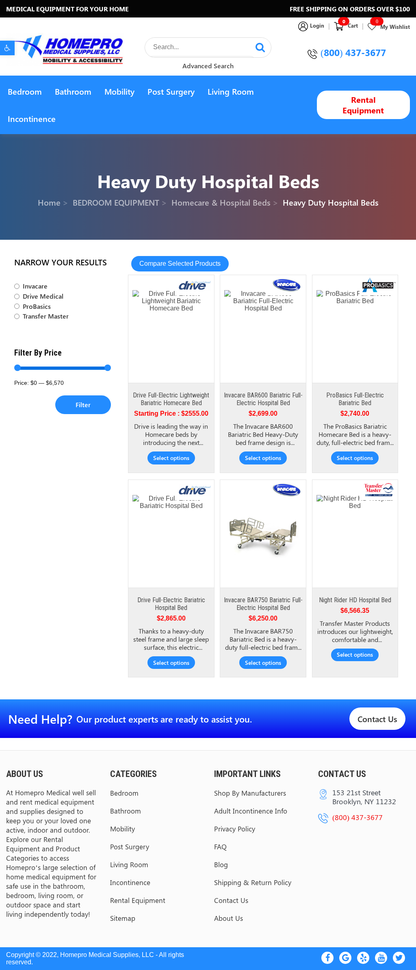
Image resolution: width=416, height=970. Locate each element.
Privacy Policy (234, 828)
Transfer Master (46, 316)
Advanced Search (208, 65)
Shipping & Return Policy (252, 882)
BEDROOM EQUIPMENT (116, 202)
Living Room (231, 91)
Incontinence (32, 118)
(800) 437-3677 (353, 52)
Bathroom (73, 91)
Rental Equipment (363, 104)
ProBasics (37, 306)
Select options (171, 458)
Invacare (35, 286)
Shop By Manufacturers (250, 792)
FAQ (220, 846)
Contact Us (377, 718)
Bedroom (25, 91)
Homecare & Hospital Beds (221, 202)
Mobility (119, 91)
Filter (83, 404)
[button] (7, 48)
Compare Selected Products (180, 263)
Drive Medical (43, 296)
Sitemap (122, 918)
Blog (221, 864)
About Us (228, 918)
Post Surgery (171, 91)
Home (49, 202)
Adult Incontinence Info (250, 810)
